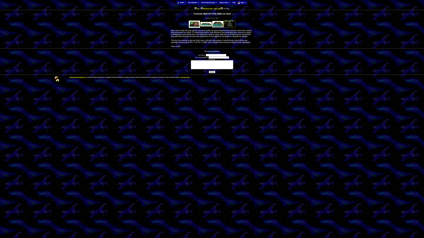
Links (234, 2)
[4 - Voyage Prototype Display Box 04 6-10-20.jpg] (229, 23)
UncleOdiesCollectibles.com (77, 77)
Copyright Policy (185, 77)
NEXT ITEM (217, 8)
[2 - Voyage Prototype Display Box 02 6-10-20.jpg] (206, 23)
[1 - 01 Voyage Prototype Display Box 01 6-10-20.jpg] (194, 23)
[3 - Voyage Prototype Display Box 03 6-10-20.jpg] (217, 23)
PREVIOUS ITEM (207, 8)
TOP (197, 8)
